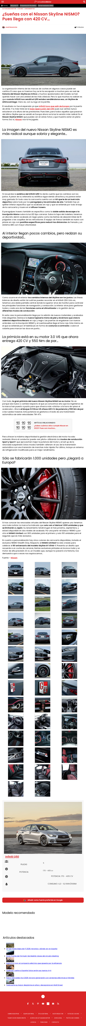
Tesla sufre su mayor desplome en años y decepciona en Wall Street (34, 985)
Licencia (33, 1022)
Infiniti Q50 (12, 856)
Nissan (14, 557)
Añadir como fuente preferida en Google (45, 900)
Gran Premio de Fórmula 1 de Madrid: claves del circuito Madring (32, 956)
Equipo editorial (28, 1014)
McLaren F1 (14, 6)
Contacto (55, 1022)
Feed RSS (58, 1003)
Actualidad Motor (9, 9)
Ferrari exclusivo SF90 (45, 6)
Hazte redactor (57, 1014)
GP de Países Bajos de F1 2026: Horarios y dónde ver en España (31, 949)
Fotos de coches (73, 1014)
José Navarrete (11, 27)
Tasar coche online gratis (17, 1018)
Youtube (43, 1003)
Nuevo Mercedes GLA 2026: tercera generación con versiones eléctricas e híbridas (40, 978)
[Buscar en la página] (84, 2)
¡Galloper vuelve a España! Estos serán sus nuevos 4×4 (28, 970)
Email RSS (53, 1003)
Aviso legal (58, 1018)
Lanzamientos (29, 9)
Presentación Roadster (28, 6)
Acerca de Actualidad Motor (40, 1018)
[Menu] (2, 2)
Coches (20, 9)
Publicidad (43, 1022)
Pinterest (38, 1003)
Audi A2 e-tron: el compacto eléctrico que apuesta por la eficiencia (34, 963)
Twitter (33, 1003)
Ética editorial (43, 1014)
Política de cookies (72, 1018)
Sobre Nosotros (13, 1014)
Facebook (28, 1003)
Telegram (48, 1003)
